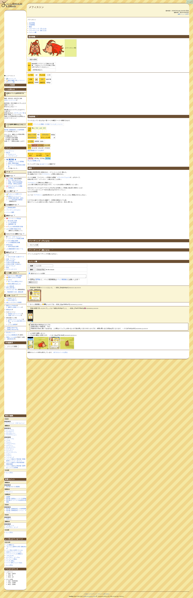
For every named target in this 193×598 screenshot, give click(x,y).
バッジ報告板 (62, 279)
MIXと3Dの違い (10, 288)
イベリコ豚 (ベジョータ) (14, 562)
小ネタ (10, 280)
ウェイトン (9, 450)
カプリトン (9, 445)
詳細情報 (32, 25)
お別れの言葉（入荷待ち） (14, 264)
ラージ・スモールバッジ (14, 237)
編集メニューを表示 (183, 14)
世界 (44, 128)
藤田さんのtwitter (11, 305)
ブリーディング (12, 156)
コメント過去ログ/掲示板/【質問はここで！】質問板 (15, 466)
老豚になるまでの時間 (14, 277)
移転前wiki (11, 339)
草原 (37, 128)
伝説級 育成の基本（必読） (16, 198)
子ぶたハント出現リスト (15, 194)
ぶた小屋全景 (10, 286)
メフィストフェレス (63, 177)
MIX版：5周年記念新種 (15, 184)
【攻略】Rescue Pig (12, 329)
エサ (7, 255)
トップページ (10, 151)
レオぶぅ (8, 454)
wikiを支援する (12, 300)
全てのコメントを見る (60, 352)
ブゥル (8, 440)
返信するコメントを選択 (37, 273)
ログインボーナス (11, 269)
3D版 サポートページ (14, 315)
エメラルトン (10, 431)
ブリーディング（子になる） (38, 28)
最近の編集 (11, 80)
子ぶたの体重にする (34, 161)
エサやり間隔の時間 (12, 241)
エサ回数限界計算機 (14, 242)
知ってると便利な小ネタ (15, 281)
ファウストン (46, 174)
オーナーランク (10, 266)
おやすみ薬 (11, 261)
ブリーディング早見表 (14, 218)
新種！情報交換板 (13, 163)
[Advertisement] (108, 99)
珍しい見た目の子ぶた (14, 180)
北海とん (8, 519)
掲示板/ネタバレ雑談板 (13, 486)
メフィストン (36, 7)
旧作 (16, 262)
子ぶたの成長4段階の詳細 (15, 226)
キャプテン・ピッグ (12, 527)
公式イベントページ (10, 100)
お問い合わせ (106, 593)
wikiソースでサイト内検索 (14, 302)
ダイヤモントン (10, 433)
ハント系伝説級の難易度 (15, 199)
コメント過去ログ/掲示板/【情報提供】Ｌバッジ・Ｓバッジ (15, 460)
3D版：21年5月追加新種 (15, 182)
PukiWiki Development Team (89, 596)
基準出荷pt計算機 (13, 246)
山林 (40, 128)
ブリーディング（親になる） (38, 30)
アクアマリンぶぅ (11, 435)
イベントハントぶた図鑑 (14, 554)
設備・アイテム (10, 259)
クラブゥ (8, 455)
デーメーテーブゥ (11, 452)
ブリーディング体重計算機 (16, 238)
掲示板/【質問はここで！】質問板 (16, 498)
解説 (30, 27)
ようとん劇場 (12, 324)
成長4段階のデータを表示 (36, 150)
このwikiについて (11, 298)
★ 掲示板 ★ (11, 159)
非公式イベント (10, 332)
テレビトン (9, 492)
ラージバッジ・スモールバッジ (15, 423)
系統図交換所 (12, 207)
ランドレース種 (11, 559)
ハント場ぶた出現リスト (14, 550)
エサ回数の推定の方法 (14, 229)
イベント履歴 (10, 212)
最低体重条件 (32, 137)
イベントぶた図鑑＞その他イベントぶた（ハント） (48, 124)
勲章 (7, 267)
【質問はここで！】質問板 (16, 161)
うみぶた (10, 555)
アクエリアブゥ (10, 444)
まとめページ (44, 164)
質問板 (37, 279)
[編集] (37, 36)
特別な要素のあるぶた (14, 284)
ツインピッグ (10, 457)
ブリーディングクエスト (13, 210)
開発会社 (8, 309)
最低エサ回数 (32, 134)
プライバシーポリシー (97, 593)
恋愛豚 (8, 497)
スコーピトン (10, 449)
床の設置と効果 (12, 221)
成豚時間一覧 (12, 224)
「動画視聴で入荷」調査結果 (14, 292)
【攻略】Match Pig (11, 327)
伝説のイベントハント (14, 196)
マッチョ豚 (10, 561)
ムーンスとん (10, 430)
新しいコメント (20, 80)
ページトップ (12, 78)
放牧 (42, 79)
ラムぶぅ (8, 442)
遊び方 (8, 152)
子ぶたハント (12, 154)
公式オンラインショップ (15, 319)
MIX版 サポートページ (14, 313)
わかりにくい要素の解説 (15, 276)
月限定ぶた (11, 188)
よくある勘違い (12, 222)
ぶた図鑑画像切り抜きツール (14, 249)
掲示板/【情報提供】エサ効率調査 (14, 129)
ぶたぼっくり (10, 525)
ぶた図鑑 (10, 178)
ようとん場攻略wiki (12, 335)
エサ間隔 (30, 141)
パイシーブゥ (10, 439)
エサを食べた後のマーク (17, 257)
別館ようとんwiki (11, 337)
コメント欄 (32, 32)
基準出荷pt (45, 134)
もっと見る (9, 472)
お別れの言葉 (10, 262)
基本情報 (32, 23)
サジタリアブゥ (10, 447)
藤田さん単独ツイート (14, 307)
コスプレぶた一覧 (19, 113)
